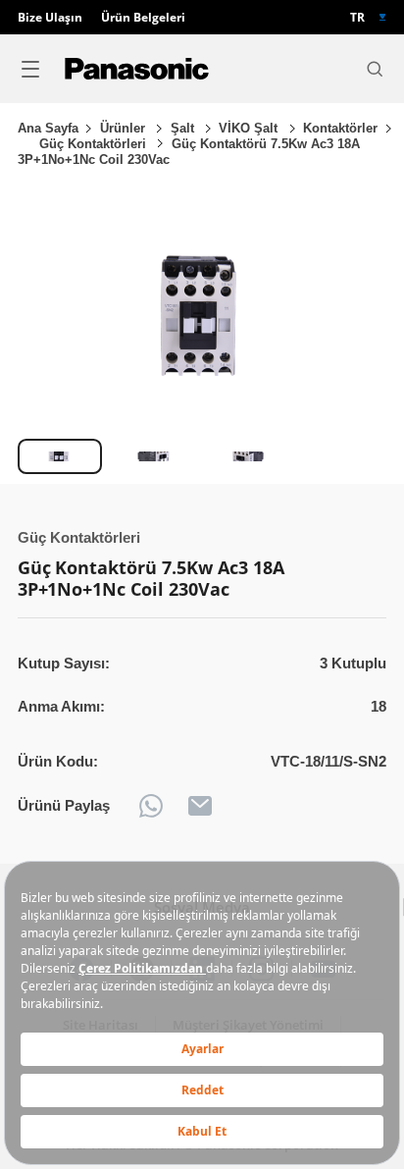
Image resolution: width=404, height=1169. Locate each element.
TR (357, 17)
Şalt (184, 128)
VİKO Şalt (250, 128)
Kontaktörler (340, 128)
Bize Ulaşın (50, 17)
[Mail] (200, 806)
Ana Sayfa (48, 128)
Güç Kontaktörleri (94, 143)
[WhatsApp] (151, 806)
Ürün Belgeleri (143, 17)
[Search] (374, 68)
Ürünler (124, 128)
